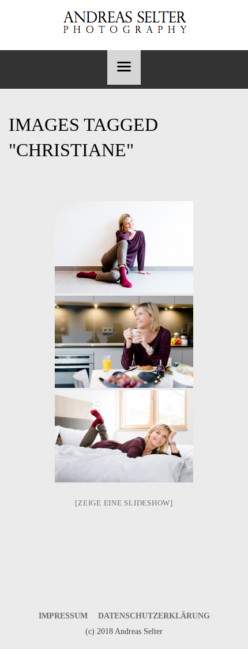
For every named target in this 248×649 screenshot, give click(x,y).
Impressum (63, 616)
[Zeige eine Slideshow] (124, 503)
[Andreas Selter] (124, 22)
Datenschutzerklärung (154, 616)
